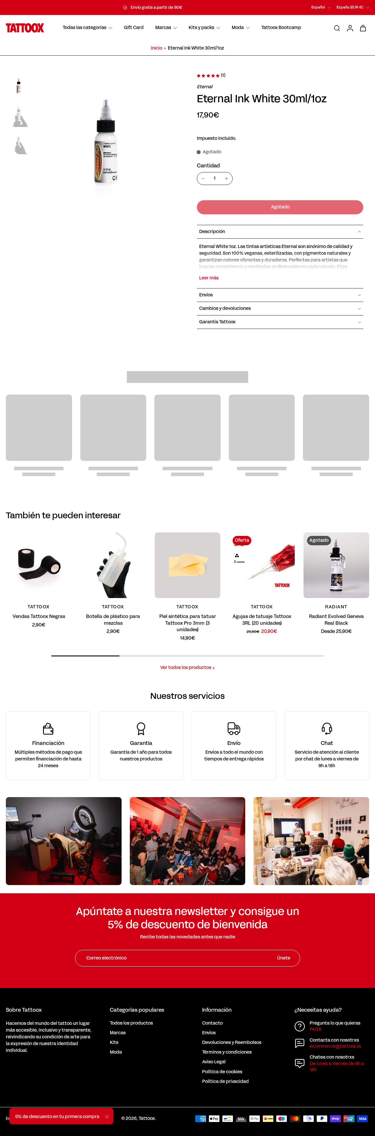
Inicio (156, 48)
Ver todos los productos (185, 668)
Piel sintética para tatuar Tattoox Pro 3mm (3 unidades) (187, 623)
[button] (280, 207)
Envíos (209, 1033)
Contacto (212, 1023)
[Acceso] (349, 28)
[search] (336, 28)
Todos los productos (131, 1023)
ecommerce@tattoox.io (335, 1046)
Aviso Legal (214, 1062)
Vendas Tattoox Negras (39, 616)
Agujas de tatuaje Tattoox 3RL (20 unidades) (262, 619)
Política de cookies (222, 1072)
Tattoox (147, 1118)
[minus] (203, 178)
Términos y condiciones (227, 1052)
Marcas (118, 1033)
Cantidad (208, 165)
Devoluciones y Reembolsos (231, 1043)
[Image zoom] (106, 145)
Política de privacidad (225, 1082)
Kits (114, 1043)
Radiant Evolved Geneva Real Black (336, 619)
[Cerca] (107, 1117)
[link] (213, 668)
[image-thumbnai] (19, 86)
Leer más (209, 278)
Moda (116, 1052)
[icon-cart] (362, 28)
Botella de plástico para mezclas (113, 619)
